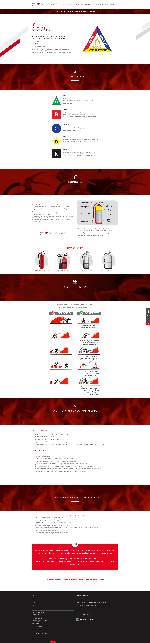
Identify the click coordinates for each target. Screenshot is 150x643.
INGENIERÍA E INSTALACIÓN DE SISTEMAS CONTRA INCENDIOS (93, 599)
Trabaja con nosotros (38, 609)
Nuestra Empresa (37, 599)
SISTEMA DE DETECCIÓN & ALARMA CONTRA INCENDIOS (92, 602)
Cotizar (35, 602)
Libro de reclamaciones (38, 612)
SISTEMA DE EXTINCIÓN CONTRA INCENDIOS (89, 605)
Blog (34, 605)
